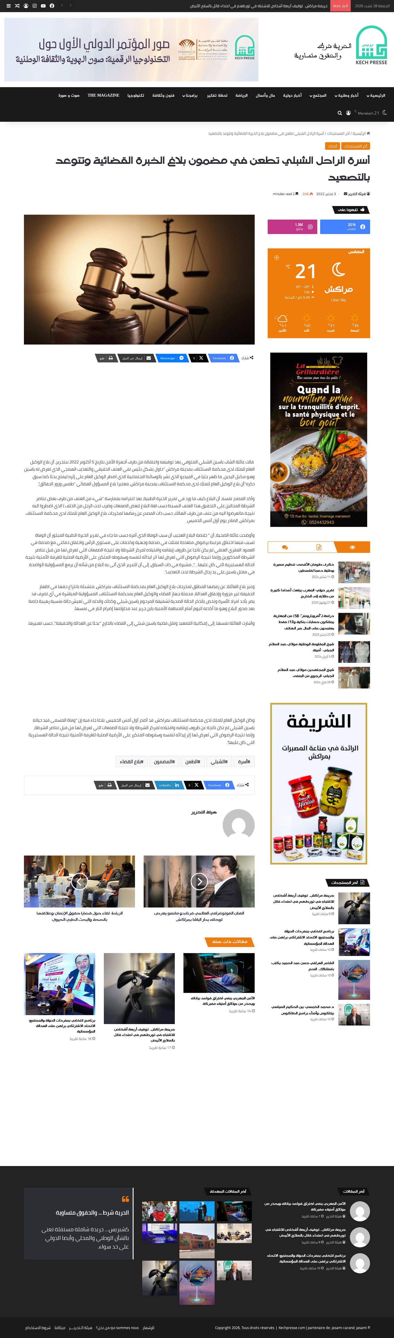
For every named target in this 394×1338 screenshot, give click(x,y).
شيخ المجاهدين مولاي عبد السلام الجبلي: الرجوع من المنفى (306, 673)
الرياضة (241, 95)
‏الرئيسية (360, 133)
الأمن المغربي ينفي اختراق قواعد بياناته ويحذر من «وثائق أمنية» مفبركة (223, 1001)
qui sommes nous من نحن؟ (117, 1327)
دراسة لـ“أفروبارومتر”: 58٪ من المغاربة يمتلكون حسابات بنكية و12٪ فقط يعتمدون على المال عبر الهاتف (303, 622)
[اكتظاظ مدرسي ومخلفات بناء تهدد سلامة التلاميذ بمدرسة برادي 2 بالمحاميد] (196, 1240)
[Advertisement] (139, 409)
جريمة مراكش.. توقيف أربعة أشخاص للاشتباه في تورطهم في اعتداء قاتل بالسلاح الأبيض (144, 1035)
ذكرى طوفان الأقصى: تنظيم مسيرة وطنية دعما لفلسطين (303, 568)
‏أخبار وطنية (348, 95)
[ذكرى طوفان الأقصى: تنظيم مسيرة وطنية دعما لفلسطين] (354, 572)
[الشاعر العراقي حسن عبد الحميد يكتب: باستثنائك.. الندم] (354, 980)
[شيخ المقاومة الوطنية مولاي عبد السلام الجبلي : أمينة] (354, 652)
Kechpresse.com (292, 1327)
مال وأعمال (265, 95)
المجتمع (320, 95)
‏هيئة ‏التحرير (357, 193)
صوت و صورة (69, 95)
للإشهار (148, 1327)
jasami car (340, 1327)
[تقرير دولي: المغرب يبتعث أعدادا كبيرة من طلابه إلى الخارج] (354, 598)
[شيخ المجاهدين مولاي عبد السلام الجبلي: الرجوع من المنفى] (354, 677)
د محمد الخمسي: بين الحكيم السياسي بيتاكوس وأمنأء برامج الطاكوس (302, 1010)
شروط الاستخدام (38, 1327)
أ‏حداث (332, 146)
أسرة (242, 761)
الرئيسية (377, 95)
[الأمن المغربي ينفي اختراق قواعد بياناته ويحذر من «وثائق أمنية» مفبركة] (219, 973)
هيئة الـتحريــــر (80, 1327)
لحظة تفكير (217, 95)
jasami (361, 1327)
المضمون (163, 761)
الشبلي (218, 761)
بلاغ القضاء (130, 761)
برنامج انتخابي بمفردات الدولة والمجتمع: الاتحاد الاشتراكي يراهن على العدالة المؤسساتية (258, 5)
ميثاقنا (60, 1327)
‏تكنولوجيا (135, 95)
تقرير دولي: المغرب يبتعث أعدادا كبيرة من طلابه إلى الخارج (302, 593)
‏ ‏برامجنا (192, 95)
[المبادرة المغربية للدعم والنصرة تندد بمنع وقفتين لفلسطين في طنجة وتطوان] (159, 1211)
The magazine (103, 95)
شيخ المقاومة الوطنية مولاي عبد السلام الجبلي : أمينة (301, 647)
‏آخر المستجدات (338, 133)
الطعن (191, 761)
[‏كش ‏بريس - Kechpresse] (340, 45)
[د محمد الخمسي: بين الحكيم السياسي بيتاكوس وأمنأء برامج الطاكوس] (354, 1015)
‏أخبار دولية (292, 95)
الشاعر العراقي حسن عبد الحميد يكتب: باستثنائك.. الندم (302, 966)
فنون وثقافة (163, 95)
